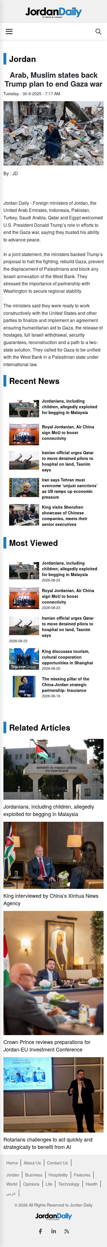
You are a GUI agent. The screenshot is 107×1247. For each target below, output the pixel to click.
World (11, 1184)
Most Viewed (33, 543)
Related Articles (39, 727)
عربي (11, 1193)
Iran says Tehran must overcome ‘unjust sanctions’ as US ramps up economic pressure (70, 488)
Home (12, 1163)
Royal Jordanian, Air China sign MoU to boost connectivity (68, 432)
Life (49, 1184)
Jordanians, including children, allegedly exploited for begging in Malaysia (69, 406)
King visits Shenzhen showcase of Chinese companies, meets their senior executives (64, 515)
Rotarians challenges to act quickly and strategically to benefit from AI (47, 1142)
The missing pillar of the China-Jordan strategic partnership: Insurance (65, 684)
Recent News (34, 381)
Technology (69, 1184)
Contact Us (57, 1163)
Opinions (31, 1184)
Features (82, 1175)
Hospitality (58, 1175)
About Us (32, 1163)
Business (34, 1175)
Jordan (22, 59)
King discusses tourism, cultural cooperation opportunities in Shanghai (67, 657)
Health (92, 1184)
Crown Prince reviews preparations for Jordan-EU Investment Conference (46, 1045)
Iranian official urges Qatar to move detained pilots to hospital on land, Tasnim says (68, 461)
